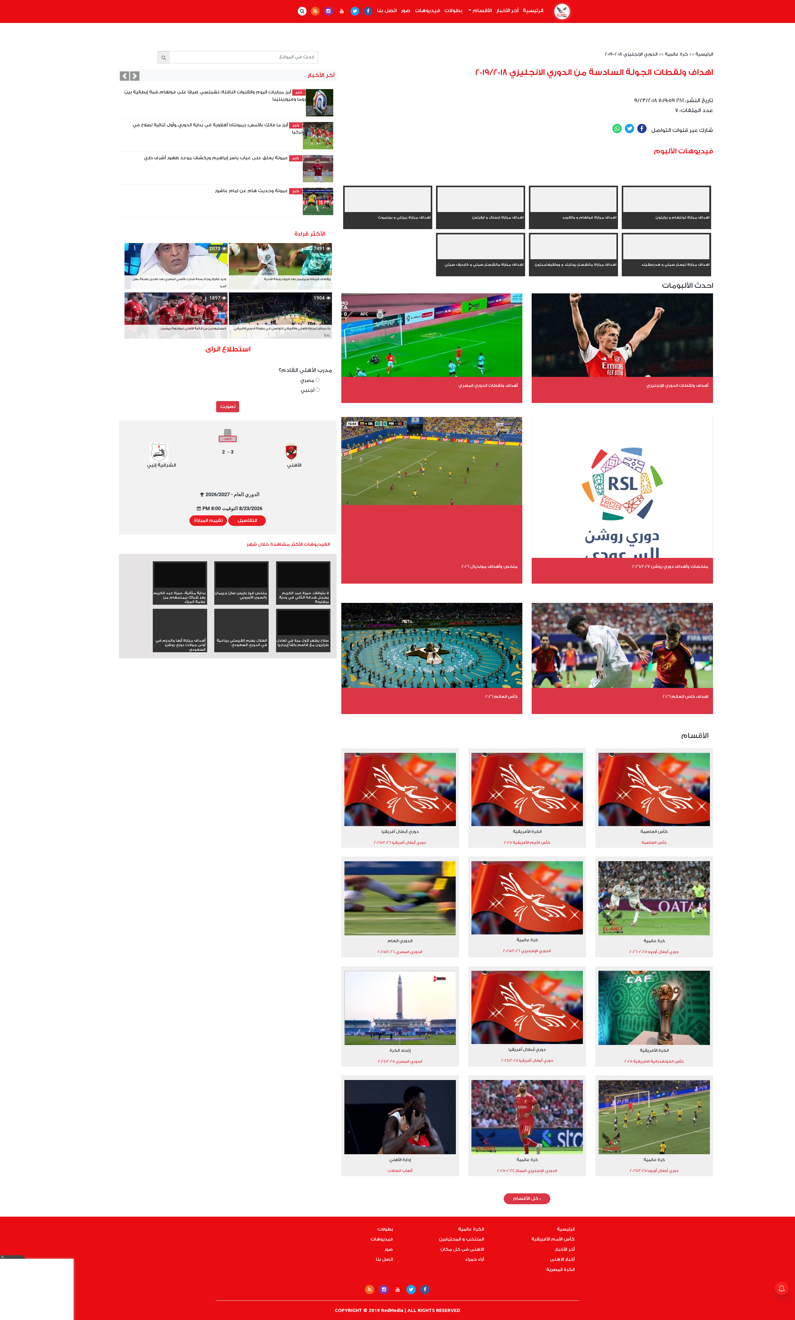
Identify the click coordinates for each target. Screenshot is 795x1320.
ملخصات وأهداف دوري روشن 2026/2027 (670, 566)
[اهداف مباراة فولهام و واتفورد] (573, 210)
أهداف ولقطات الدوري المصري (488, 385)
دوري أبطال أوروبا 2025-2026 (654, 952)
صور (405, 10)
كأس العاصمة (654, 831)
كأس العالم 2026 (501, 696)
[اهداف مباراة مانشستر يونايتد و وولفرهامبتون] (573, 257)
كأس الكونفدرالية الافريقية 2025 (654, 1061)
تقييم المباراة (208, 520)
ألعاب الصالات (400, 1171)
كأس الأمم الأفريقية (553, 1239)
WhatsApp (617, 128)
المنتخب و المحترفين (461, 1239)
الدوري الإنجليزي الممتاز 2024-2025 (527, 1171)
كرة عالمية (676, 54)
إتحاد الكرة (400, 1050)
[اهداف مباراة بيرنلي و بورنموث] (388, 210)
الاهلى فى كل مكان (462, 1249)
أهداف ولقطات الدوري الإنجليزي (677, 385)
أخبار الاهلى (562, 1259)
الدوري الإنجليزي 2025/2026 (527, 951)
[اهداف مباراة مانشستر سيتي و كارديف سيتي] (481, 257)
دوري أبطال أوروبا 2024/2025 (654, 1171)
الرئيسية (531, 10)
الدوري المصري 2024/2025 (400, 1061)
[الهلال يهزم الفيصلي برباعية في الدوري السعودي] (241, 633)
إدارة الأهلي (400, 1159)
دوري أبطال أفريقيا (400, 831)
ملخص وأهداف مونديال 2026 (489, 566)
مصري (308, 380)
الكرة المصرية (560, 1269)
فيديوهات (427, 10)
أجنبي (308, 390)
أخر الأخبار (507, 10)
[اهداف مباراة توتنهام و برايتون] (666, 210)
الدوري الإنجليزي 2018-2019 (631, 54)
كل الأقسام (527, 1198)
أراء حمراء (474, 1259)
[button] (124, 76)
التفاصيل (247, 520)
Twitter (629, 128)
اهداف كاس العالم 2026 (685, 696)
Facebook (642, 128)
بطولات (453, 10)
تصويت (227, 406)
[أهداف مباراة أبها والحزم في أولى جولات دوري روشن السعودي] (180, 633)
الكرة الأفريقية (527, 831)
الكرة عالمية (471, 1229)
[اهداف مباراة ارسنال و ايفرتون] (481, 210)
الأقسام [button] (481, 10)
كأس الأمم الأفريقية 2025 (527, 842)
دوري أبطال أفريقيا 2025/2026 (400, 842)
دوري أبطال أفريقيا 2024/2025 (527, 1060)
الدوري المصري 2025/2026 (400, 952)
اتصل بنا (387, 10)
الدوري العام (400, 940)
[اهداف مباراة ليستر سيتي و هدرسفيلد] (666, 257)
